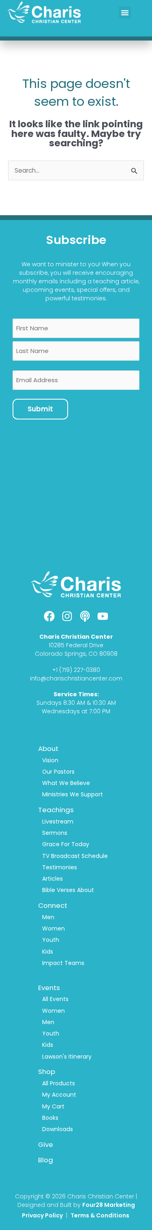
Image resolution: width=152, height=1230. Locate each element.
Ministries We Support (72, 794)
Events (49, 988)
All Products (58, 1083)
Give (45, 1144)
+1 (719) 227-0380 (76, 670)
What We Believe (66, 783)
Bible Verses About (68, 890)
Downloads (57, 1129)
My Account (59, 1095)
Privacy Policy (42, 1215)
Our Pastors (58, 772)
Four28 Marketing (108, 1205)
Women (53, 928)
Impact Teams (63, 963)
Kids (47, 952)
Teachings (56, 810)
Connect (52, 905)
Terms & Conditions (101, 1215)
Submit (40, 409)
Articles (52, 879)
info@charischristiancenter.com (76, 678)
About (48, 748)
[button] (125, 12)
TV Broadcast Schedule (75, 856)
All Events (55, 999)
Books (50, 1118)
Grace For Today (65, 844)
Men (48, 917)
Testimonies (59, 867)
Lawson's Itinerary (67, 1056)
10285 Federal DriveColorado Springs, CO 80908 (76, 649)
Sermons (54, 833)
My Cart (53, 1106)
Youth (50, 940)
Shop (46, 1071)
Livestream (57, 821)
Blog (45, 1160)
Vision (50, 760)
